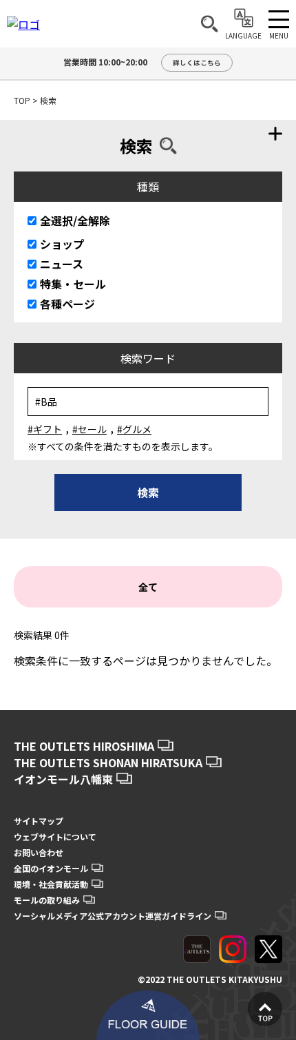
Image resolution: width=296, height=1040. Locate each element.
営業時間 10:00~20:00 (142, 61)
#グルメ (134, 429)
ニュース (61, 264)
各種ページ (67, 303)
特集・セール (73, 283)
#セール (89, 429)
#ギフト (45, 429)
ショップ (62, 244)
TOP (22, 100)
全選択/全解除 (75, 220)
